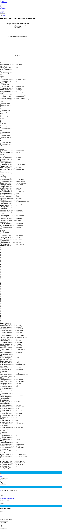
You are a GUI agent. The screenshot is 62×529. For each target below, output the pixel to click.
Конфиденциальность (3, 498)
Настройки (2, 12)
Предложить (2, 503)
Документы (2, 2)
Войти (1, 5)
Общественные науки (5, 15)
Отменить (2, 528)
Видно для (1, 481)
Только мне (3, 483)
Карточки (5, 2)
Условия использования (10, 498)
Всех (2, 482)
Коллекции (4, 8)
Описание (4, 478)
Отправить (5, 528)
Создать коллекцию (3, 484)
